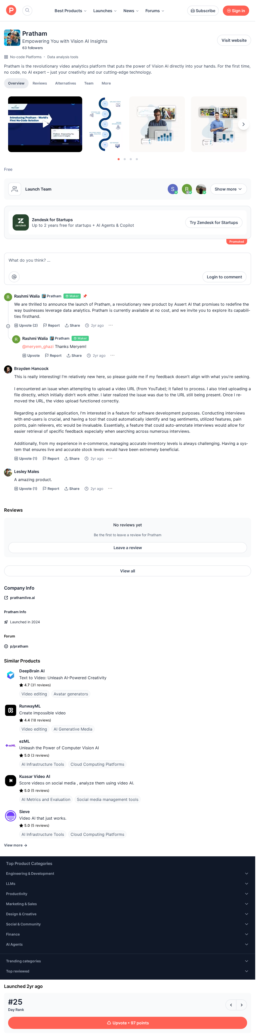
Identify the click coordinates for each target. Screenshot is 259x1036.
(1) (28, 458)
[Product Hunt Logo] (11, 10)
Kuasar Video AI (34, 776)
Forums (152, 10)
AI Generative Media (73, 729)
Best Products (68, 10)
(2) (28, 325)
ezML (24, 741)
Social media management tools (107, 799)
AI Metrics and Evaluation (45, 799)
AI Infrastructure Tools (42, 764)
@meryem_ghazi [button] (38, 346)
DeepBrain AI (32, 670)
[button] (106, 83)
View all (127, 570)
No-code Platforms (25, 57)
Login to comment (224, 276)
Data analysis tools (62, 57)
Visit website (234, 40)
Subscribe (205, 10)
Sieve (24, 811)
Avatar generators (71, 693)
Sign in (238, 10)
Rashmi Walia (27, 296)
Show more (225, 189)
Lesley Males (26, 471)
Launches (102, 10)
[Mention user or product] (14, 276)
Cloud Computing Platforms (97, 764)
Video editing (34, 693)
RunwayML (30, 706)
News (128, 10)
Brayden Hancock (31, 368)
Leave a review (128, 547)
